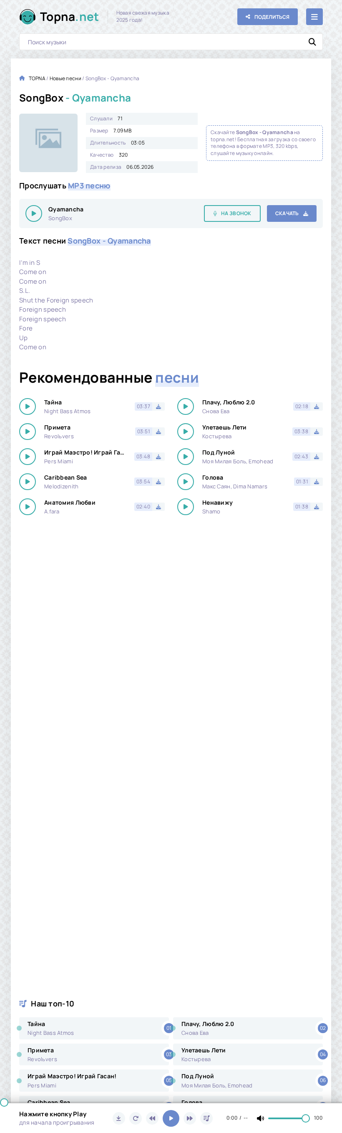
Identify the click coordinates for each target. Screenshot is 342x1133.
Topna (69, 16)
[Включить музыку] (171, 1118)
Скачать (287, 213)
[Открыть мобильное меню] (314, 16)
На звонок (236, 213)
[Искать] (312, 41)
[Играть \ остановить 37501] (33, 213)
